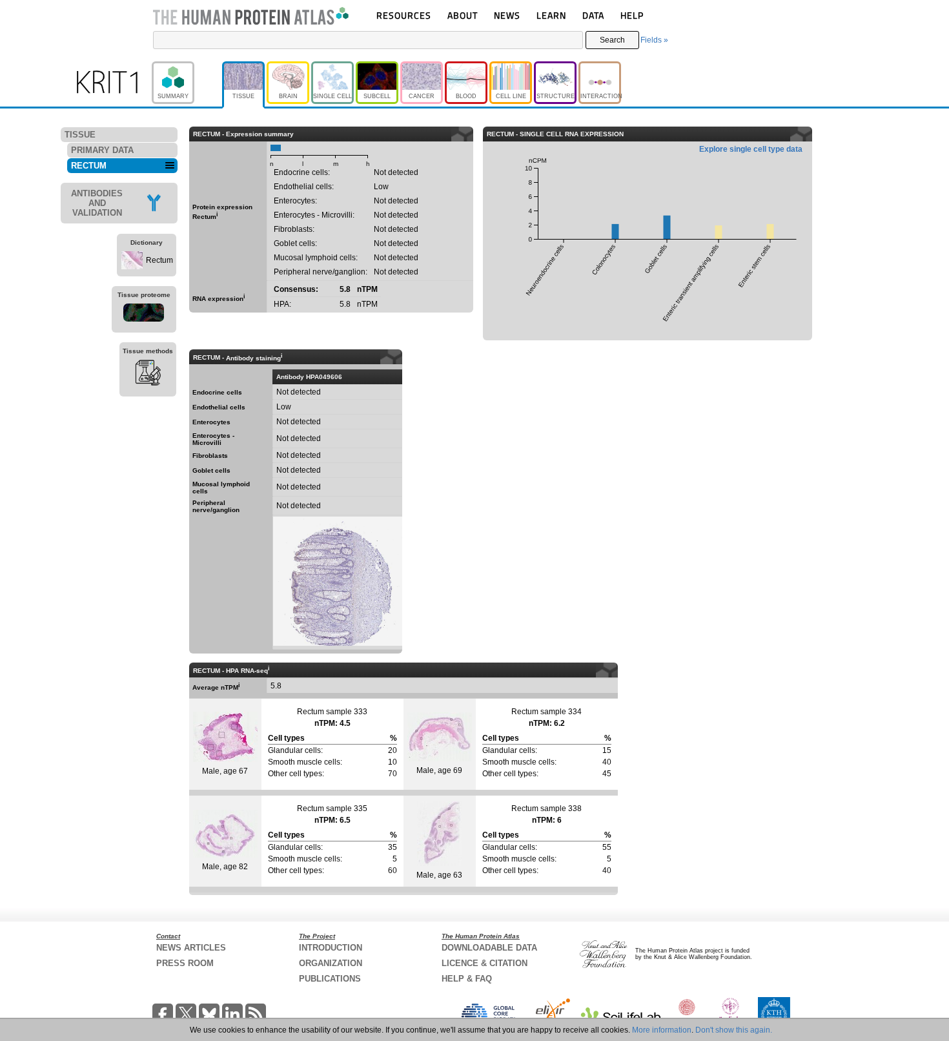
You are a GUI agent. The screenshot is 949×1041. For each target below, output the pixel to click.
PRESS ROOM (185, 963)
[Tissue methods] (147, 374)
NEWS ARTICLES (191, 948)
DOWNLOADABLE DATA (489, 948)
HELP (632, 15)
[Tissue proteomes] (144, 314)
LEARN (551, 15)
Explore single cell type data (750, 149)
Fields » (654, 40)
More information (661, 1030)
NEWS (507, 15)
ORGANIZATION (330, 963)
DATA (593, 15)
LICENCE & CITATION (484, 963)
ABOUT (462, 15)
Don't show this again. (733, 1030)
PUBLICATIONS (330, 979)
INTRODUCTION (330, 948)
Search (612, 40)
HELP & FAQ (467, 979)
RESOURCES (403, 15)
